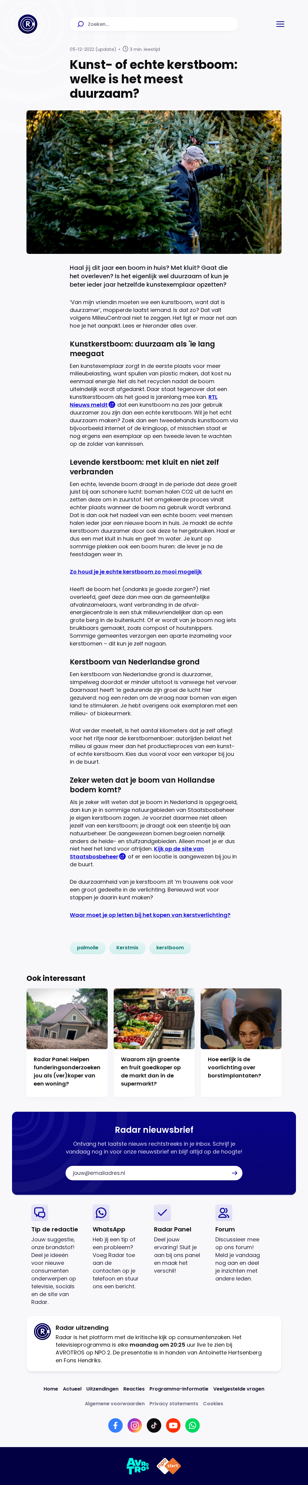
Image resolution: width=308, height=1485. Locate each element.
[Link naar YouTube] (173, 1425)
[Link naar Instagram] (135, 1425)
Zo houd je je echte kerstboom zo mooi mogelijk (136, 571)
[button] (280, 24)
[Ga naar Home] (27, 24)
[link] (88, 948)
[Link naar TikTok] (154, 1425)
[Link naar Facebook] (115, 1425)
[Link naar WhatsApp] (192, 1425)
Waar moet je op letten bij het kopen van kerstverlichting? (150, 915)
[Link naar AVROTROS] (138, 1466)
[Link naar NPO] (168, 1466)
